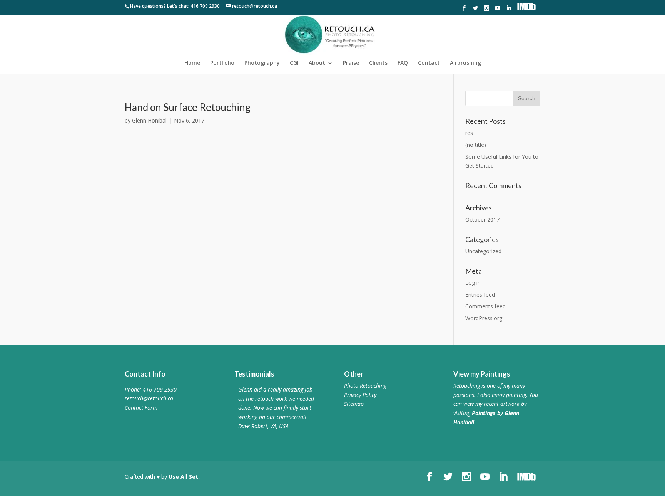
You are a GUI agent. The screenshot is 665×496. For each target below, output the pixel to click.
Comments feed (485, 306)
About (317, 63)
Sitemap (354, 403)
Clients (378, 63)
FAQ (403, 63)
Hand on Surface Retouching (188, 107)
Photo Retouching (365, 385)
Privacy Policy (360, 394)
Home (192, 63)
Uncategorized (483, 251)
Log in (473, 282)
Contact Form (141, 407)
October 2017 (482, 219)
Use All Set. (184, 476)
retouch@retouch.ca (149, 398)
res (469, 132)
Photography (262, 63)
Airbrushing (465, 63)
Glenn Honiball (150, 120)
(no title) (475, 144)
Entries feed (480, 294)
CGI (294, 63)
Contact (429, 63)
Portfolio (222, 63)
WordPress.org (483, 318)
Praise (351, 63)
